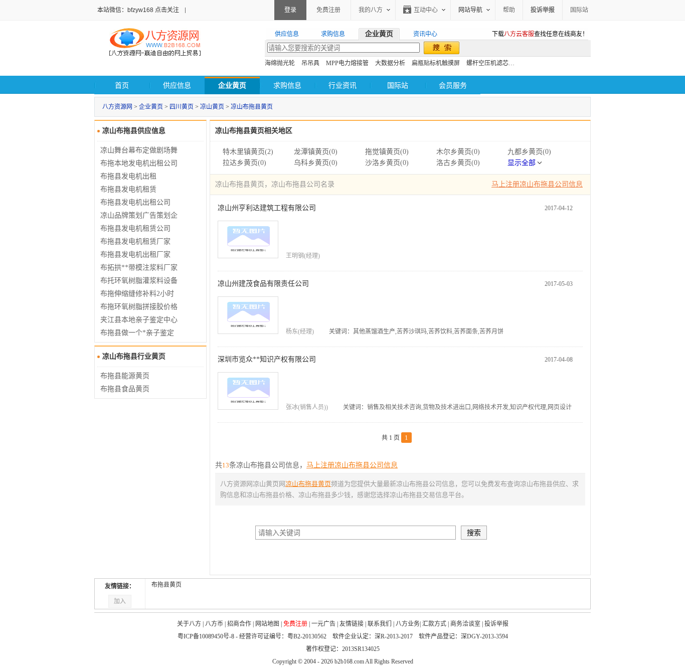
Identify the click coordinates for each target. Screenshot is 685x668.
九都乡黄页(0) (529, 151)
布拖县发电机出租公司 (135, 202)
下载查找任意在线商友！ (540, 34)
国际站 (579, 10)
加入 (120, 601)
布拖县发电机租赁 (128, 189)
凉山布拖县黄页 (252, 106)
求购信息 (287, 85)
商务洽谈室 (465, 623)
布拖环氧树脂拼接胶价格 (139, 306)
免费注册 (328, 10)
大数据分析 (390, 63)
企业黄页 (151, 106)
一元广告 (323, 623)
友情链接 (351, 623)
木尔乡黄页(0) (458, 151)
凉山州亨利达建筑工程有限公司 (267, 208)
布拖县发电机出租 (128, 176)
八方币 (214, 623)
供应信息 (177, 85)
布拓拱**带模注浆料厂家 (139, 267)
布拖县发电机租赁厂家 (135, 241)
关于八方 (189, 623)
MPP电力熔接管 (347, 63)
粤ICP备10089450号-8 (206, 636)
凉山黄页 (212, 106)
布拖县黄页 (166, 584)
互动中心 (426, 10)
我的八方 (371, 10)
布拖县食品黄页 (124, 389)
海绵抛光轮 (280, 63)
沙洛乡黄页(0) (387, 162)
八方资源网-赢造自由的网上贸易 (155, 43)
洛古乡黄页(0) (458, 162)
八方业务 (408, 623)
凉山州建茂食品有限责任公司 (263, 283)
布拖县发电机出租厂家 (135, 254)
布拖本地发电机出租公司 (139, 163)
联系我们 (380, 623)
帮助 (509, 10)
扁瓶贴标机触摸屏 (436, 63)
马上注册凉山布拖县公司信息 (537, 184)
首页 (122, 85)
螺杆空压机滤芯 (487, 63)
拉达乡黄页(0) (244, 162)
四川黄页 (181, 106)
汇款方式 (434, 623)
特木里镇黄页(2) (248, 151)
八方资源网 (117, 106)
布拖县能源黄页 (124, 376)
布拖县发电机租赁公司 (135, 228)
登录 (290, 10)
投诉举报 (496, 623)
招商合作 (239, 623)
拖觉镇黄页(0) (387, 151)
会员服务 (453, 85)
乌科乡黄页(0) (315, 162)
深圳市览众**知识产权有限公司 (267, 359)
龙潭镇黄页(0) (315, 151)
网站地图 (267, 623)
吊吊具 (310, 63)
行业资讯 (342, 85)
